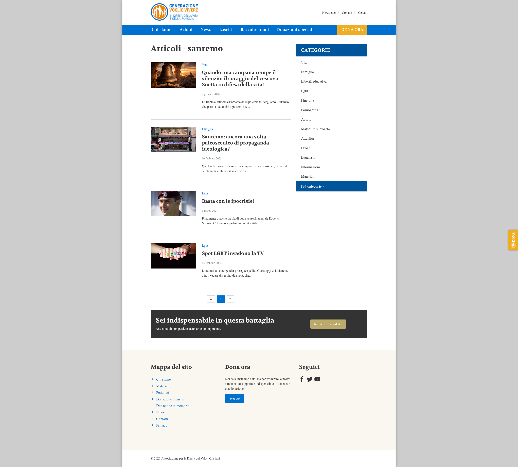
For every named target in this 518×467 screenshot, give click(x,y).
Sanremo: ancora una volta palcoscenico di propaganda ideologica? (235, 143)
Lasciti (225, 29)
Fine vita (307, 100)
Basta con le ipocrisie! (228, 201)
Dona (513, 237)
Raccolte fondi (255, 29)
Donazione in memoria (172, 405)
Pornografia (309, 109)
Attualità (307, 138)
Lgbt (205, 193)
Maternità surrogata (315, 128)
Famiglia (207, 129)
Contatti (347, 12)
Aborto (306, 119)
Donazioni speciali (295, 29)
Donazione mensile (170, 399)
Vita (204, 64)
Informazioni (310, 166)
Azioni (186, 29)
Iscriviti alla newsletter (328, 324)
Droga (305, 147)
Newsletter (329, 12)
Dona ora (352, 29)
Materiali (307, 176)
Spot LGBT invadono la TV (233, 253)
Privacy (161, 425)
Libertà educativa (314, 81)
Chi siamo (162, 29)
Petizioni (162, 392)
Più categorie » (312, 186)
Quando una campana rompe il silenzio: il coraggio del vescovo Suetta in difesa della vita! (240, 78)
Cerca (362, 12)
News (206, 29)
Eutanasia (308, 157)
